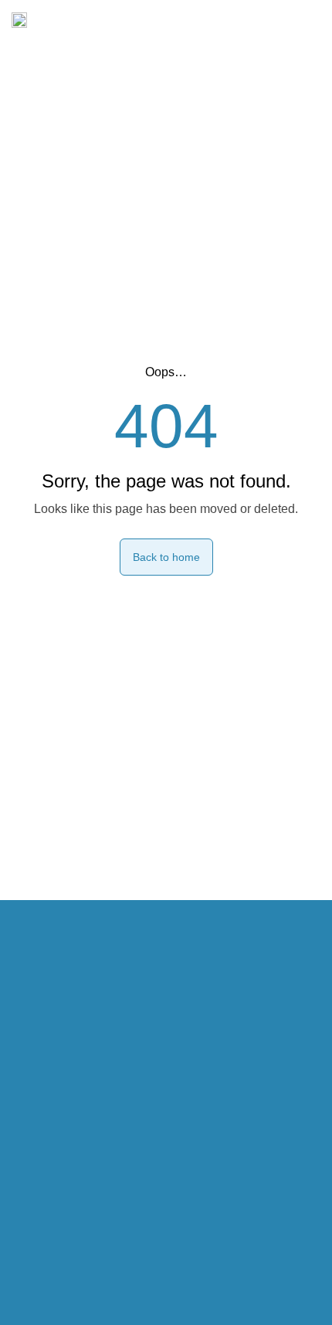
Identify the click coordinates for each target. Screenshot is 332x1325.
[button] (307, 20)
